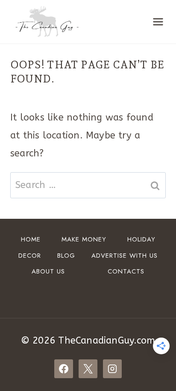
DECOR (29, 255)
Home (31, 239)
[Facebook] (63, 368)
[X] (88, 368)
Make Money (84, 239)
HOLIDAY (141, 239)
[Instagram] (112, 368)
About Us (48, 271)
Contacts (126, 271)
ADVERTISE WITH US (124, 255)
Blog (66, 255)
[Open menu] (157, 22)
